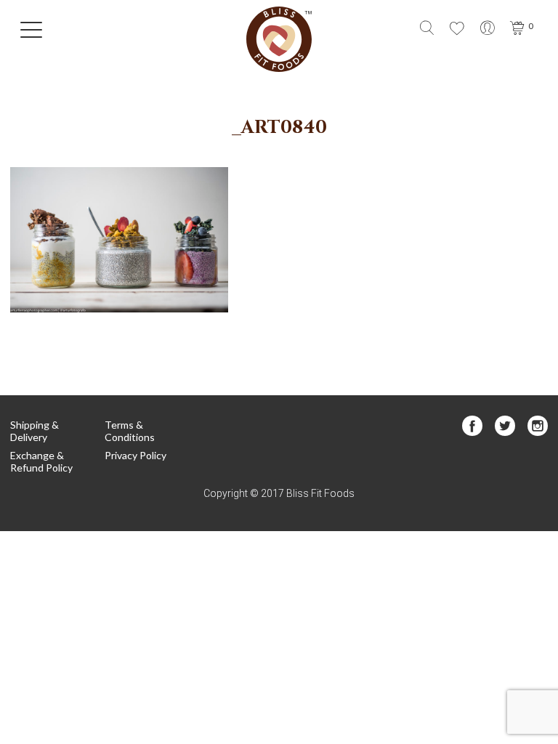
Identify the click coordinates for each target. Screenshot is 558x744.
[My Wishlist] (457, 29)
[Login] (487, 29)
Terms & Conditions (130, 430)
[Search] (427, 29)
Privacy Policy (135, 455)
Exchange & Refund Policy (41, 461)
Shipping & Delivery (34, 430)
